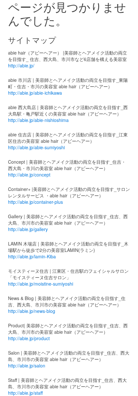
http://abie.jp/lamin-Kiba (32, 256)
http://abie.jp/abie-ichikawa (35, 93)
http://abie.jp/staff (25, 393)
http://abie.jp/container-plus (35, 202)
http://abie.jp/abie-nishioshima (38, 120)
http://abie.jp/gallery (28, 229)
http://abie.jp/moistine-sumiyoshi (40, 283)
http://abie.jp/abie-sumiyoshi (36, 147)
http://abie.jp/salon (26, 365)
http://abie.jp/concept (29, 174)
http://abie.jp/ (21, 65)
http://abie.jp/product (29, 338)
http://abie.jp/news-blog (31, 311)
